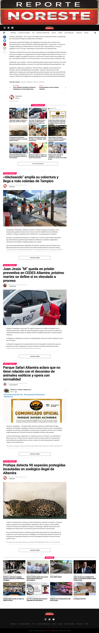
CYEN (33, 33)
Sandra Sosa (13, 286)
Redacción (18, 96)
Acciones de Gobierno (24, 33)
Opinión (60, 33)
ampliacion (30, 82)
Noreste (54, 33)
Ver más (86, 33)
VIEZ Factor (47, 630)
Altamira (24, 82)
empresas (42, 82)
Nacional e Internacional (43, 33)
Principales (13, 33)
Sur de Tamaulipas (69, 33)
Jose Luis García (14, 385)
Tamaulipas (79, 33)
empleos (36, 82)
